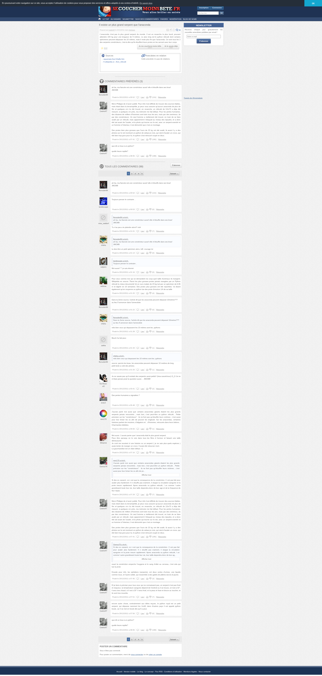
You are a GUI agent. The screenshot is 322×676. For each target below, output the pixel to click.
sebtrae (103, 286)
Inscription (204, 8)
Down (150, 97)
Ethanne (103, 443)
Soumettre (128, 19)
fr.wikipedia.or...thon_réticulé (115, 62)
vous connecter (137, 654)
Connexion (217, 8)
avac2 (103, 403)
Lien (142, 97)
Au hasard (116, 19)
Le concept (149, 672)
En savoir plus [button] (146, 3)
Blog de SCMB (189, 19)
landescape (103, 207)
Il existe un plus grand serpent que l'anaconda (124, 24)
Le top (106, 19)
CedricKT (112, 30)
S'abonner (176, 165)
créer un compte (155, 654)
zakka (103, 345)
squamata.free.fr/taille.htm (114, 59)
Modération (175, 19)
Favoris (164, 19)
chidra (103, 245)
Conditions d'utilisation (173, 672)
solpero (103, 267)
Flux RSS (159, 672)
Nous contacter (205, 672)
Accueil (119, 672)
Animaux (132, 30)
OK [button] (313, 3)
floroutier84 (103, 95)
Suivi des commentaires (147, 19)
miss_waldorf (103, 223)
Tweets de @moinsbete (193, 98)
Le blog (140, 672)
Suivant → (174, 174)
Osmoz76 (103, 466)
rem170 (103, 419)
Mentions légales (190, 672)
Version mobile (129, 672)
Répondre (162, 97)
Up (147, 97)
